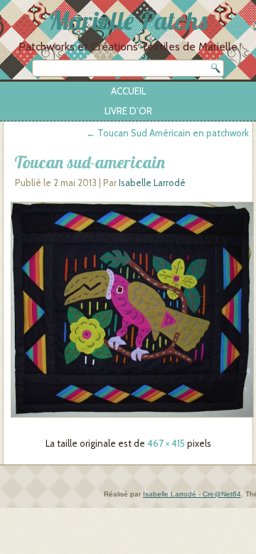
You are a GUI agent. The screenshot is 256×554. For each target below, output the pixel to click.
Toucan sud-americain (89, 162)
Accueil (128, 91)
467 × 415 (166, 443)
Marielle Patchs (128, 20)
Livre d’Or (128, 110)
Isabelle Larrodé (152, 182)
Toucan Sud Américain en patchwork (167, 132)
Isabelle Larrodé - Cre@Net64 (192, 494)
